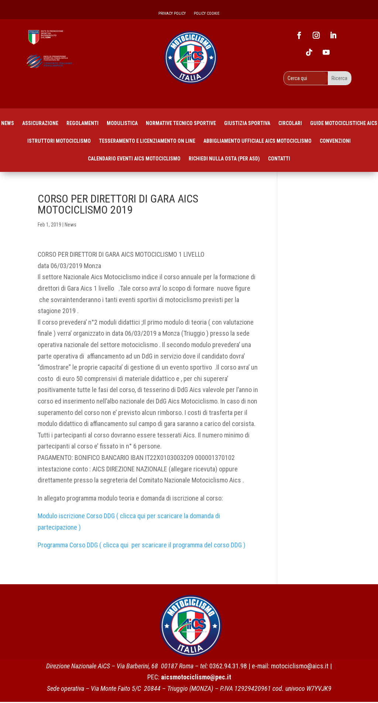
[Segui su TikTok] (309, 52)
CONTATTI (279, 159)
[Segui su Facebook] (299, 35)
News (7, 123)
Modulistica (122, 123)
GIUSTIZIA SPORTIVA (247, 123)
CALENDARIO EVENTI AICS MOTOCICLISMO (134, 159)
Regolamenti (82, 123)
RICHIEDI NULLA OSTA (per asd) (224, 159)
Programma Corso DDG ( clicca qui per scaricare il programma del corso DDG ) (142, 545)
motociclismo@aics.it (300, 666)
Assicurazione (40, 123)
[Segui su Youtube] (326, 52)
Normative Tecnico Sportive (181, 123)
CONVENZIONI (335, 141)
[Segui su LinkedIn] (333, 35)
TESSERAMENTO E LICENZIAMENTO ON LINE (147, 141)
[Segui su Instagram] (316, 35)
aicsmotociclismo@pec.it (196, 677)
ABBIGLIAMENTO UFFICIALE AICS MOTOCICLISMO (257, 141)
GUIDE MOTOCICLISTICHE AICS (343, 123)
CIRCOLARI (290, 123)
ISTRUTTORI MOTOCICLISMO (59, 141)
